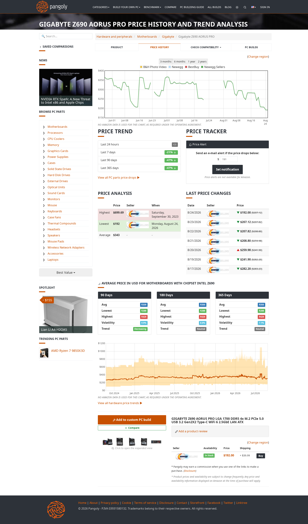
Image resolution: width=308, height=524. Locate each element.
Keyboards (55, 211)
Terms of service (145, 503)
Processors (55, 133)
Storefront (197, 503)
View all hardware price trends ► (120, 403)
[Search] (245, 7)
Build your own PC (125, 7)
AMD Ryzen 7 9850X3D (68, 350)
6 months (179, 61)
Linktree (241, 503)
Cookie (126, 503)
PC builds (251, 47)
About (93, 503)
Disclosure (190, 470)
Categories (100, 7)
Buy (260, 455)
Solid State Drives (59, 169)
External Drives (58, 181)
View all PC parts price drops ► (119, 177)
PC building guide (192, 7)
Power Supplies (58, 157)
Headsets (54, 229)
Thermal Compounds (62, 223)
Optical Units (56, 187)
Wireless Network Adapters (66, 247)
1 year (191, 61)
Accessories (55, 253)
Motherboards (57, 127)
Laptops (53, 260)
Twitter (228, 503)
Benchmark (151, 7)
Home (82, 503)
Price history (159, 47)
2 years (202, 61)
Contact (182, 503)
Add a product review (193, 431)
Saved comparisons (57, 47)
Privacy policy (110, 503)
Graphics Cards (58, 151)
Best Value (65, 272)
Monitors (54, 199)
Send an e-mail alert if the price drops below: (227, 153)
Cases (51, 163)
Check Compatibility (205, 47)
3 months (165, 61)
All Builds (214, 7)
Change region (258, 57)
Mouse (52, 205)
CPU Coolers (56, 139)
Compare (170, 7)
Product (117, 47)
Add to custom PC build (133, 420)
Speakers (54, 235)
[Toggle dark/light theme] (237, 7)
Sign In (265, 7)
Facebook (213, 503)
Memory (53, 145)
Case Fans (54, 217)
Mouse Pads (56, 241)
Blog (228, 7)
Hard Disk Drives (59, 175)
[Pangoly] (51, 4)
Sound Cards (56, 193)
